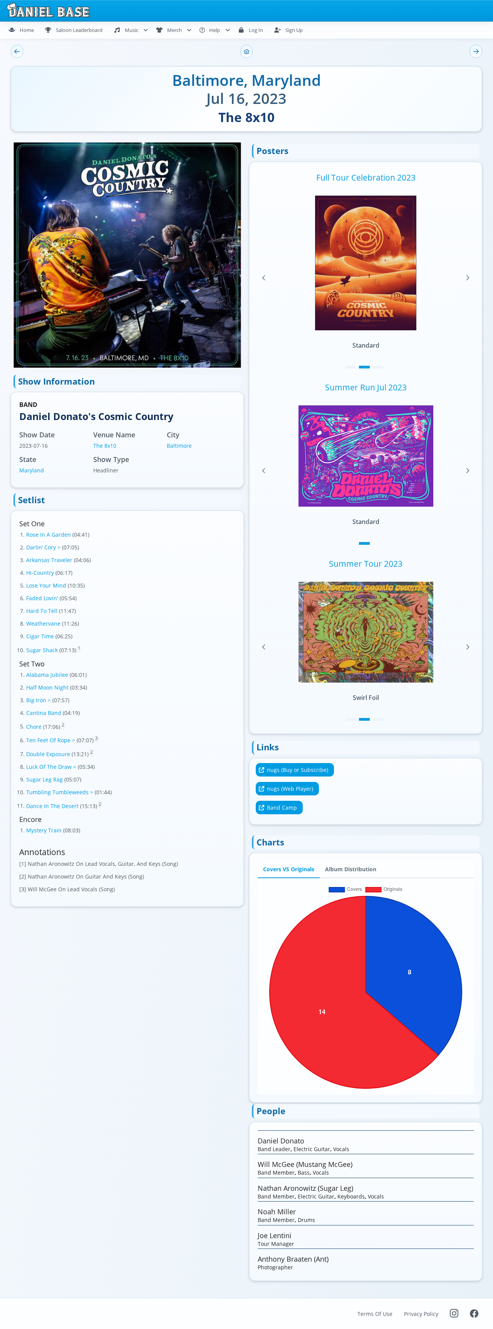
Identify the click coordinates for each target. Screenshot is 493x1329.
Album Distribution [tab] (350, 869)
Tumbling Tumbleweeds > (60, 792)
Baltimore (179, 445)
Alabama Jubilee (48, 674)
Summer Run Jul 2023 (366, 387)
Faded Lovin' (43, 598)
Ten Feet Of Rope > (51, 740)
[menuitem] (24, 30)
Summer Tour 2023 (365, 563)
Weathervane (44, 623)
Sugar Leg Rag (45, 779)
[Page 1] (350, 367)
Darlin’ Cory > (44, 547)
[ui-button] (17, 51)
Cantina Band (44, 712)
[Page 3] (377, 367)
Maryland (31, 470)
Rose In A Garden (49, 534)
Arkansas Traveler (50, 560)
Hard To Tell (42, 610)
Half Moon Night (48, 687)
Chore (34, 726)
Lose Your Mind (47, 585)
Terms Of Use (374, 1313)
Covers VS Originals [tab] (288, 869)
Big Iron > (39, 700)
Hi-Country (40, 572)
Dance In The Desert (53, 805)
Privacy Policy (421, 1313)
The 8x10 (104, 445)
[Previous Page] (263, 278)
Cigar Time (40, 636)
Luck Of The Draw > (52, 766)
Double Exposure (49, 754)
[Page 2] (364, 367)
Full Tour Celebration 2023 (366, 177)
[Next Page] (467, 278)
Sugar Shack (42, 650)
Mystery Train (44, 830)
